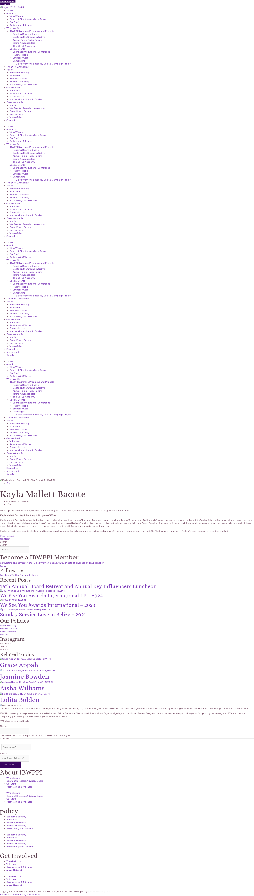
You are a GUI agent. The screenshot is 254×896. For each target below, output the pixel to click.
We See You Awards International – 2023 (47, 605)
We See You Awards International (27, 108)
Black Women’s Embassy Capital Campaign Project (43, 64)
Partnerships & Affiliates (19, 787)
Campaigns (19, 61)
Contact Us (12, 120)
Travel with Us (17, 96)
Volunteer (15, 90)
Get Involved (13, 87)
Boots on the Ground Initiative (29, 37)
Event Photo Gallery (20, 111)
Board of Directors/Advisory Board (28, 19)
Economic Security (19, 72)
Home (9, 10)
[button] (127, 643)
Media (13, 105)
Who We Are (16, 16)
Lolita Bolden (20, 700)
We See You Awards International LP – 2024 (51, 596)
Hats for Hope (20, 55)
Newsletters (16, 114)
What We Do (13, 28)
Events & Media (14, 102)
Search (3, 542)
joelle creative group (99, 891)
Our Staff (14, 22)
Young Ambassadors (24, 43)
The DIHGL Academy (24, 46)
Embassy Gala (20, 58)
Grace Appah (19, 665)
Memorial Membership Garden (26, 99)
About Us (11, 13)
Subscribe (10, 765)
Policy (9, 69)
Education (15, 75)
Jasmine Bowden (24, 676)
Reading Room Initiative (26, 34)
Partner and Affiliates (21, 25)
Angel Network (14, 870)
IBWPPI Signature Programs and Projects (32, 31)
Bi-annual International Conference (31, 52)
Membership (13, 352)
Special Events (17, 49)
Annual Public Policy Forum (27, 40)
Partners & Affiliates (20, 257)
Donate (10, 355)
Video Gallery (17, 117)
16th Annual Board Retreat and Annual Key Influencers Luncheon (78, 586)
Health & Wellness (19, 78)
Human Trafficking (19, 81)
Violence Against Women (23, 84)
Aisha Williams (22, 688)
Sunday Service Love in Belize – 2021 (43, 614)
